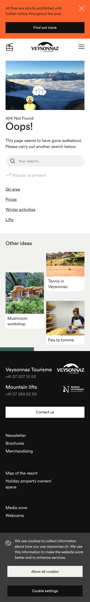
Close (81, 8)
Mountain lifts (21, 387)
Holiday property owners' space (29, 484)
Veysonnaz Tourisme (70, 368)
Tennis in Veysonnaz (58, 283)
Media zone (16, 507)
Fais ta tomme (61, 340)
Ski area (13, 189)
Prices (11, 199)
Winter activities (20, 209)
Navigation (81, 47)
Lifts (9, 219)
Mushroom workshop (17, 321)
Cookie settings (45, 591)
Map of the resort (21, 473)
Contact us (45, 412)
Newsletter (16, 435)
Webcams (15, 515)
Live (9, 47)
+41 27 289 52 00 (21, 394)
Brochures (15, 443)
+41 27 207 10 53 (21, 376)
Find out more (45, 27)
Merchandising (19, 451)
